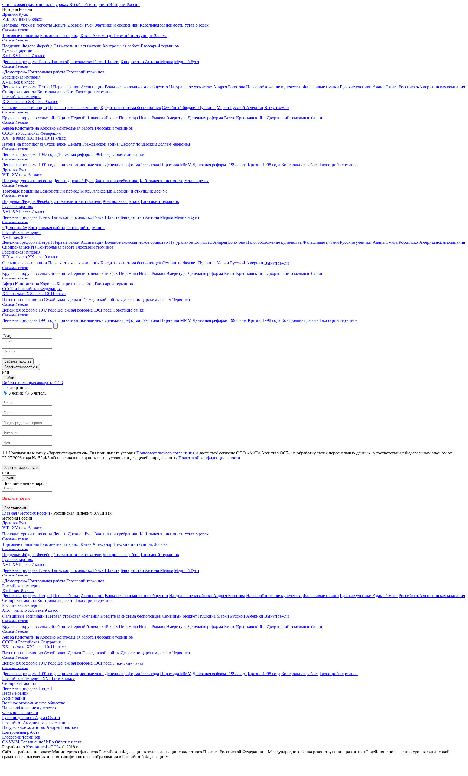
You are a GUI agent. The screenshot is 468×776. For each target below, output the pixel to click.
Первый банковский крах (94, 273)
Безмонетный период (59, 191)
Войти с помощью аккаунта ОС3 (32, 382)
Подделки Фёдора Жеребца (27, 201)
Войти (9, 378)
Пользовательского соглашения (165, 453)
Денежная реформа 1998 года (220, 320)
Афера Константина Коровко (29, 283)
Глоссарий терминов (160, 46)
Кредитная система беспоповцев (130, 263)
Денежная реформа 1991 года (29, 320)
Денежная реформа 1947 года (29, 310)
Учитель (38, 393)
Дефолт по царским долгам (146, 299)
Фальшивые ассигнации (24, 263)
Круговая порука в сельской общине (36, 273)
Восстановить (15, 508)
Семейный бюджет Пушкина (189, 263)
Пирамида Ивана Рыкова (142, 273)
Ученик (16, 393)
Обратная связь (69, 742)
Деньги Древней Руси (73, 180)
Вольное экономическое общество (136, 242)
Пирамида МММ (175, 320)
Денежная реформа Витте (211, 273)
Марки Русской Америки (240, 263)
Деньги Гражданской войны (94, 299)
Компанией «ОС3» (43, 747)
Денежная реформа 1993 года (132, 320)
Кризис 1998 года (264, 320)
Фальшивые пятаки (321, 242)
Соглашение (31, 742)
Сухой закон (55, 299)
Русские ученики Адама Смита (369, 242)
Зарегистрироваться (21, 367)
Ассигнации (92, 242)
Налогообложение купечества (274, 242)
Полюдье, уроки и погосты (27, 180)
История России (35, 513)
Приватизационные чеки (80, 320)
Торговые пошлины (20, 191)
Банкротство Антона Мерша (147, 217)
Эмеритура (176, 273)
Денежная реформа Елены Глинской (35, 217)
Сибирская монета (19, 247)
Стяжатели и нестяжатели (78, 201)
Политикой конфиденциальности (209, 458)
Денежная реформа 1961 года (84, 310)
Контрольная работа (121, 46)
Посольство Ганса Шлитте (94, 217)
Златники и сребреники (117, 180)
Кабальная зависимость (161, 180)
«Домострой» (14, 227)
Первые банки (66, 242)
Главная (9, 513)
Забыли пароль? (17, 361)
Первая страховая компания (73, 263)
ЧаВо (49, 742)
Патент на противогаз (22, 299)
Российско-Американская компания (432, 242)
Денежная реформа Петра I (27, 242)
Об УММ (10, 742)
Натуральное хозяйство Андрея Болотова (207, 242)
